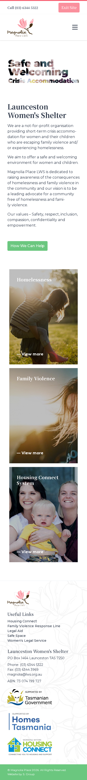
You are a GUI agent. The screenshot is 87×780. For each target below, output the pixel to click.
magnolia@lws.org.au (24, 674)
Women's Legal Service (26, 640)
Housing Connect (22, 621)
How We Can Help (27, 246)
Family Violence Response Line (33, 626)
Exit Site (69, 7)
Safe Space (16, 636)
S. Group (29, 774)
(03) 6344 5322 (26, 7)
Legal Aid (15, 631)
